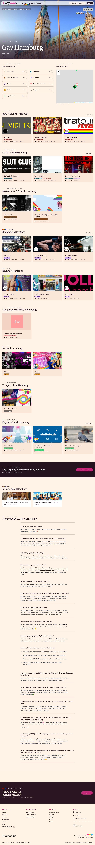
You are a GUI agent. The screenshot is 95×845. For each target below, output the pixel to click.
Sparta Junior (24, 626)
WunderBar (25, 572)
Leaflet (76, 102)
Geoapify (90, 102)
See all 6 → (89, 233)
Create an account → (78, 826)
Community (39, 3)
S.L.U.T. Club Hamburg (60, 624)
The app (51, 817)
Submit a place (30, 812)
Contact (51, 814)
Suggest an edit (30, 817)
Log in (89, 3)
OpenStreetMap (81, 102)
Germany (21, 9)
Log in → (75, 824)
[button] (74, 87)
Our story (91, 842)
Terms (51, 822)
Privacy (51, 819)
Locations (27, 3)
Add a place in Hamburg (84, 469)
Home (21, 3)
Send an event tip (31, 814)
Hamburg (27, 9)
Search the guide (8, 826)
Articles (4, 822)
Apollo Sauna (48, 555)
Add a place (87, 793)
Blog (3, 824)
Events (33, 3)
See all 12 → (89, 423)
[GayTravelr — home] (9, 836)
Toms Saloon (33, 626)
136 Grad (43, 570)
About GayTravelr (54, 812)
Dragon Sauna (59, 555)
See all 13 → (89, 114)
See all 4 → (89, 153)
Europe (15, 9)
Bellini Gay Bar (50, 570)
